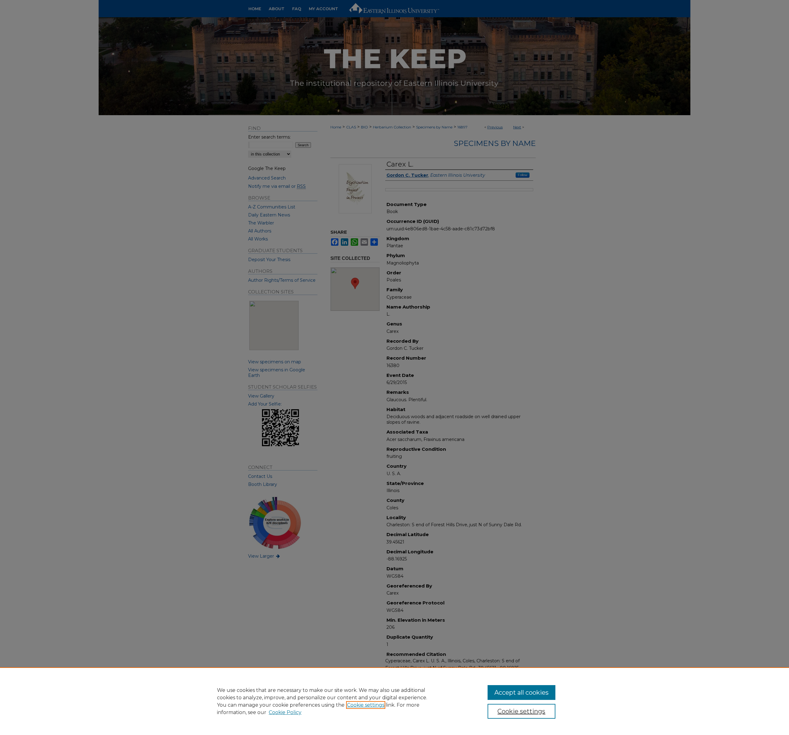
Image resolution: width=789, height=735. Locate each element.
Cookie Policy (285, 712)
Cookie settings (365, 705)
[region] (394, 701)
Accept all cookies (521, 692)
